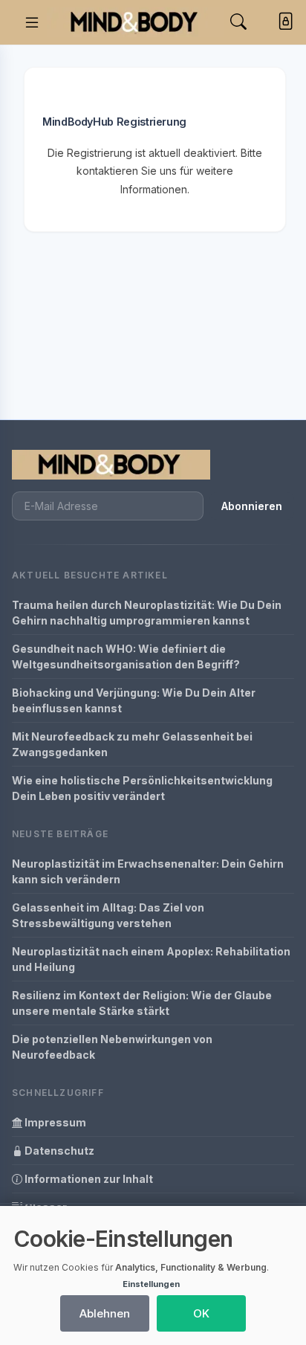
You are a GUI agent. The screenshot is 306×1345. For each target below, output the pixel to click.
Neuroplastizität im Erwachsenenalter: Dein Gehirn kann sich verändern (148, 871)
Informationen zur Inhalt (87, 1179)
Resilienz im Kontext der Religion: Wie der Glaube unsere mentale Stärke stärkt (142, 1003)
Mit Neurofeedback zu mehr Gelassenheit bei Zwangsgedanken (132, 744)
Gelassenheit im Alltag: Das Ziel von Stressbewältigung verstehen (108, 915)
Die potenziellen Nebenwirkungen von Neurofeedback (112, 1047)
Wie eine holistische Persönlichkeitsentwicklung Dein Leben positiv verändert (142, 788)
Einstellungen (151, 1284)
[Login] (282, 23)
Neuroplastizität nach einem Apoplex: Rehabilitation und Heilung (151, 959)
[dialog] (153, 1275)
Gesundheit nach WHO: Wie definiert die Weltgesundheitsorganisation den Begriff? (126, 656)
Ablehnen (104, 1313)
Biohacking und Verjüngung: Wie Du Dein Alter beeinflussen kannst (133, 700)
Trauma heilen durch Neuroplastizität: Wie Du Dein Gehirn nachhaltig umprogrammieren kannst (146, 613)
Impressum (54, 1122)
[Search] (238, 22)
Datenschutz (58, 1150)
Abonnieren (251, 506)
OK (201, 1313)
